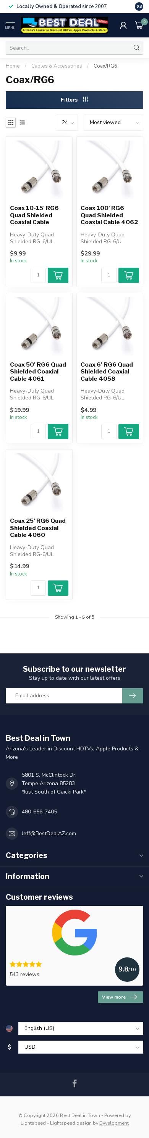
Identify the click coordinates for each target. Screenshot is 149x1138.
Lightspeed (33, 1123)
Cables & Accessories (57, 66)
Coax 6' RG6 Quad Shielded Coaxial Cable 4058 (107, 371)
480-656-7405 (39, 811)
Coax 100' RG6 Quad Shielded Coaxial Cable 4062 (109, 215)
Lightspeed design (71, 1123)
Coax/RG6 (105, 66)
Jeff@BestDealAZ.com (49, 833)
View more (114, 997)
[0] (139, 25)
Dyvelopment (114, 1123)
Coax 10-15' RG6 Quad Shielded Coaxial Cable (34, 215)
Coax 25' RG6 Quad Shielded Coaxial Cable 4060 (38, 527)
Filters (70, 99)
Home (13, 66)
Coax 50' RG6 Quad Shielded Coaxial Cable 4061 (38, 371)
